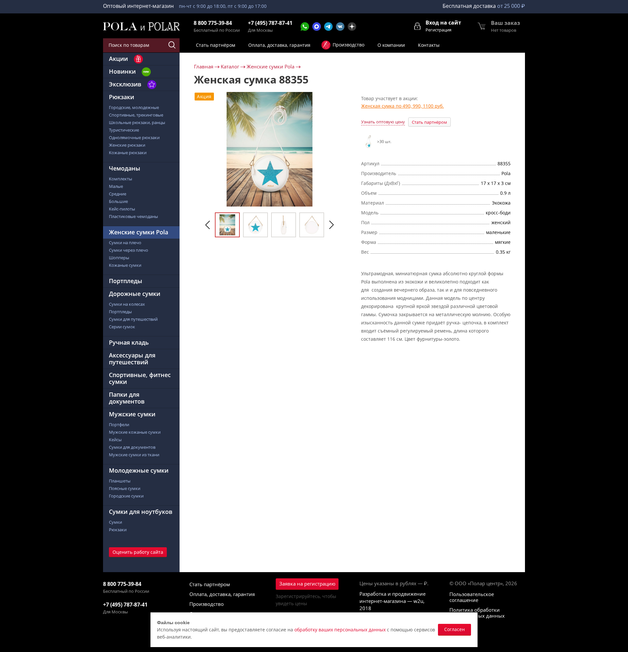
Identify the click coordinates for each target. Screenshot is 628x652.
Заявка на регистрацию (307, 583)
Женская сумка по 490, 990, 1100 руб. (402, 106)
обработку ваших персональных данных (340, 629)
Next (331, 225)
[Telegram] (328, 26)
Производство (206, 604)
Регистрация (438, 30)
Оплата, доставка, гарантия (222, 594)
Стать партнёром (429, 122)
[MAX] (316, 26)
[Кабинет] (417, 25)
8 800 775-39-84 (213, 23)
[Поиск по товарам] (172, 45)
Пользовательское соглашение (471, 597)
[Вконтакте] (340, 26)
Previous (207, 225)
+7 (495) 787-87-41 (270, 23)
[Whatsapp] (305, 26)
